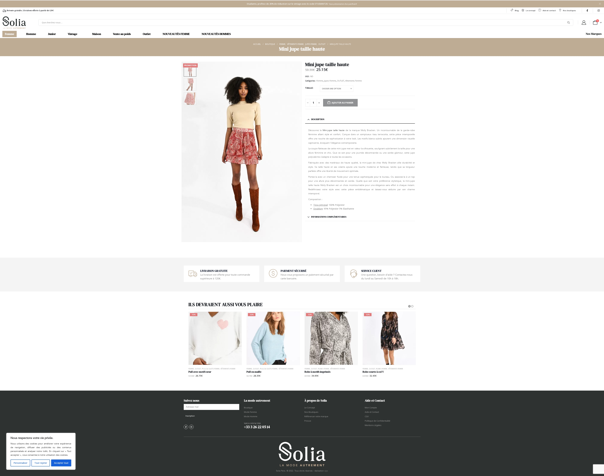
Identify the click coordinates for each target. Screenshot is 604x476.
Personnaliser (20, 462)
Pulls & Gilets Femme (211, 369)
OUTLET (340, 80)
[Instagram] (599, 10)
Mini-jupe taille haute (333, 130)
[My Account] (584, 22)
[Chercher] (568, 22)
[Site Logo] (14, 22)
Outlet (147, 34)
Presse (307, 421)
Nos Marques (594, 34)
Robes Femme (265, 369)
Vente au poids (122, 34)
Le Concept (309, 407)
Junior (52, 34)
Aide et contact (549, 10)
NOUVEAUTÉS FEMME (176, 34)
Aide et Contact (372, 412)
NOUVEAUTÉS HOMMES (216, 34)
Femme (9, 34)
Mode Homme (250, 416)
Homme (31, 34)
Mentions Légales (373, 425)
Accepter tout (61, 462)
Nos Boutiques (311, 412)
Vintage (72, 34)
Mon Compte (371, 407)
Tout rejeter (40, 462)
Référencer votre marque (316, 416)
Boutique (248, 407)
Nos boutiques (569, 10)
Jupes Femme (330, 80)
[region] (41, 451)
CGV (367, 416)
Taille (309, 87)
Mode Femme (250, 412)
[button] (182, 151)
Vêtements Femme (353, 80)
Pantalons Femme (383, 369)
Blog (517, 10)
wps (326, 470)
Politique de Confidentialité (377, 421)
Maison (96, 34)
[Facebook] (587, 10)
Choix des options (236, 317)
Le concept (530, 10)
